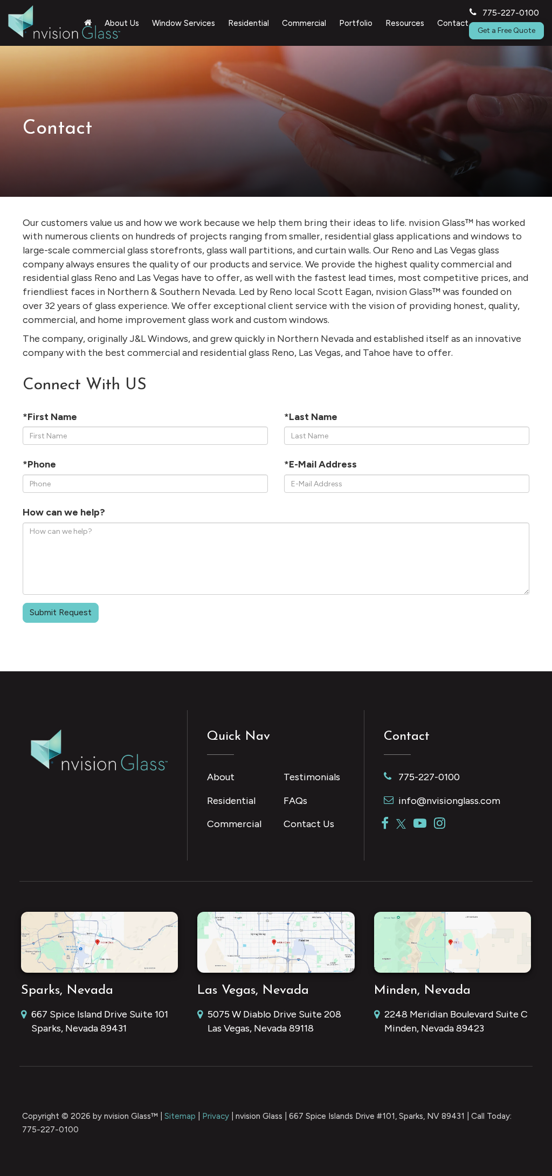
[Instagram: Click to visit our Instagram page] (439, 824)
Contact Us (309, 824)
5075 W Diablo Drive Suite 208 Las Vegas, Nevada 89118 (274, 1021)
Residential (231, 801)
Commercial (234, 824)
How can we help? (64, 512)
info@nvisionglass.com (449, 801)
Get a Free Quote (506, 30)
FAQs (295, 801)
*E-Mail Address (320, 464)
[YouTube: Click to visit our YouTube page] (419, 824)
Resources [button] (404, 23)
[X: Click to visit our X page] (401, 824)
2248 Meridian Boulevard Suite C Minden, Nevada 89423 (456, 1021)
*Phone (39, 464)
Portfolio (355, 23)
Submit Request (61, 612)
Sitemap (180, 1116)
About (220, 777)
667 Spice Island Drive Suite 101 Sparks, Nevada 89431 (99, 1021)
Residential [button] (248, 23)
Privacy (215, 1116)
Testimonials (312, 777)
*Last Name (310, 417)
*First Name (50, 417)
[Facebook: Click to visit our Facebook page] (385, 824)
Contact (452, 23)
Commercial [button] (304, 23)
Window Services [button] (183, 23)
